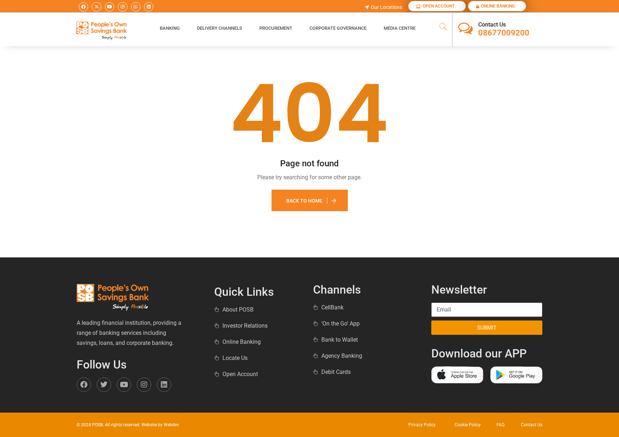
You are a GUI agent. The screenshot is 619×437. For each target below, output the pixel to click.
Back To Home (304, 201)
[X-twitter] (96, 6)
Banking (170, 28)
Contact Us (492, 24)
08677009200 (503, 32)
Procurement (275, 28)
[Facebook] (83, 6)
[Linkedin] (148, 6)
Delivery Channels (219, 28)
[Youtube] (109, 6)
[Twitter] (104, 384)
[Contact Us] (465, 28)
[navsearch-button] (443, 27)
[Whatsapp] (135, 6)
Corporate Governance (338, 28)
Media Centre (400, 28)
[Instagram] (122, 6)
